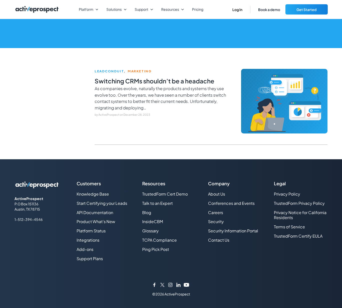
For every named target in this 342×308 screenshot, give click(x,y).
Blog (146, 212)
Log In (237, 9)
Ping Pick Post (155, 249)
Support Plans (90, 258)
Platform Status (91, 230)
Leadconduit (109, 71)
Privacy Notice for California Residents (300, 215)
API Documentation (95, 212)
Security (216, 221)
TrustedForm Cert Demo (165, 194)
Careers (215, 212)
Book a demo (269, 9)
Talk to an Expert (157, 203)
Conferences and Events (231, 203)
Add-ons (85, 249)
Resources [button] (170, 9)
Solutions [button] (114, 9)
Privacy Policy (287, 194)
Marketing (139, 71)
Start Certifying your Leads (102, 203)
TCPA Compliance (159, 240)
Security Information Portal (233, 230)
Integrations (88, 240)
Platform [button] (86, 9)
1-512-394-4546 (29, 219)
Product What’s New (96, 221)
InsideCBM (152, 221)
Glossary (150, 230)
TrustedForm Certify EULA (298, 236)
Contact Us (218, 240)
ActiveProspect (109, 114)
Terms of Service (289, 226)
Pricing (197, 9)
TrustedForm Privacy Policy (299, 203)
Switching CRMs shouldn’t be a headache (154, 81)
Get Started (306, 9)
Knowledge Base (93, 194)
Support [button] (141, 9)
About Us (216, 194)
